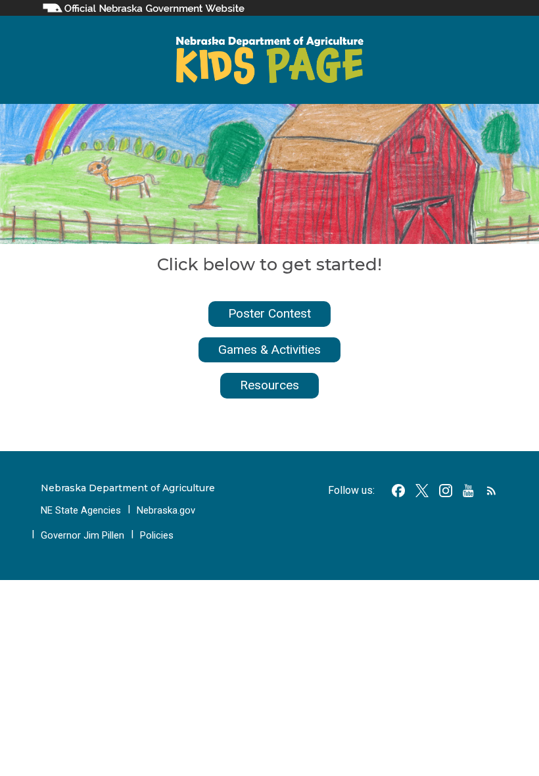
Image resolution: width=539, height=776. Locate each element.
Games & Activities (269, 349)
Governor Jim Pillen (82, 535)
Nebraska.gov (166, 510)
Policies (157, 535)
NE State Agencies (81, 510)
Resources (269, 385)
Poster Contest (269, 313)
